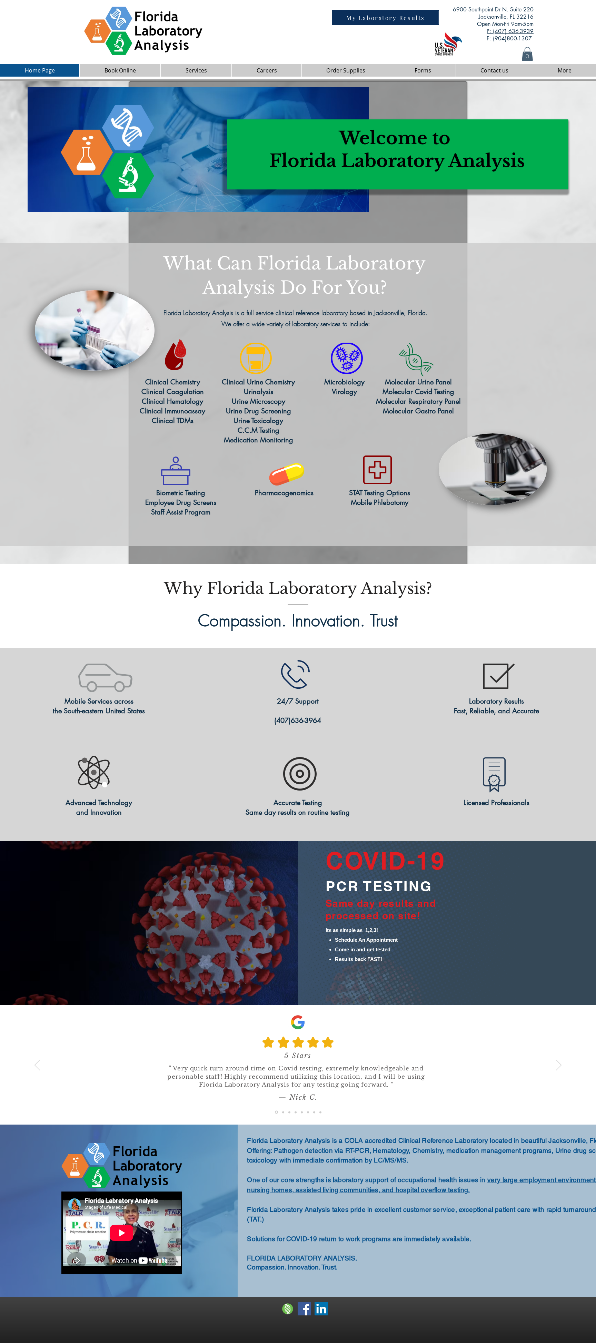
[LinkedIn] (321, 1308)
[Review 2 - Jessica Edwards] (282, 1112)
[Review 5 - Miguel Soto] (302, 1112)
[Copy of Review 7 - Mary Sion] (320, 1112)
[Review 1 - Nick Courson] (276, 1112)
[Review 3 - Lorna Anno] (289, 1112)
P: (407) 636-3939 (510, 31)
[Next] (559, 1065)
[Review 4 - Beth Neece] (296, 1112)
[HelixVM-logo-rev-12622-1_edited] (287, 1308)
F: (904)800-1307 (510, 38)
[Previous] (37, 1065)
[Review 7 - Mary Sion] (314, 1112)
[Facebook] (304, 1308)
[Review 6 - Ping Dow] (308, 1112)
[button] (527, 54)
